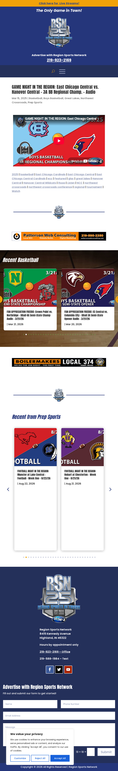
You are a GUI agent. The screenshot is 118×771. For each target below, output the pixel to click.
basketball (27, 174)
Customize (20, 758)
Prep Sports (35, 102)
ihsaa (61, 183)
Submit (106, 752)
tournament (94, 187)
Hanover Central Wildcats (40, 183)
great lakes (83, 178)
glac (71, 178)
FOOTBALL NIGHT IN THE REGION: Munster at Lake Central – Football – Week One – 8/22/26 (33, 474)
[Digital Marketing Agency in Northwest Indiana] (59, 239)
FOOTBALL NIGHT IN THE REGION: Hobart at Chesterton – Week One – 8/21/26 (80, 474)
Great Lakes (72, 98)
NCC (80, 183)
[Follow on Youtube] (68, 670)
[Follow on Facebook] (50, 670)
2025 (15, 174)
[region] (40, 747)
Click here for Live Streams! (59, 3)
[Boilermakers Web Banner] (59, 366)
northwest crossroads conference (50, 187)
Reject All (40, 758)
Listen (71, 183)
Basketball (35, 98)
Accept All (60, 758)
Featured (60, 178)
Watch (16, 191)
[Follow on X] (59, 670)
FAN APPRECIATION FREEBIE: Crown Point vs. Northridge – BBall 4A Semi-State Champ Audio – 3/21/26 (29, 315)
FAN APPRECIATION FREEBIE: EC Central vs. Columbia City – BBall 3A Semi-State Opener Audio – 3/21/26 (86, 315)
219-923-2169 (59, 60)
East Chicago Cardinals (50, 174)
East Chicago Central (81, 174)
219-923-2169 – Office (55, 652)
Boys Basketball (53, 98)
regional (79, 187)
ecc (50, 178)
